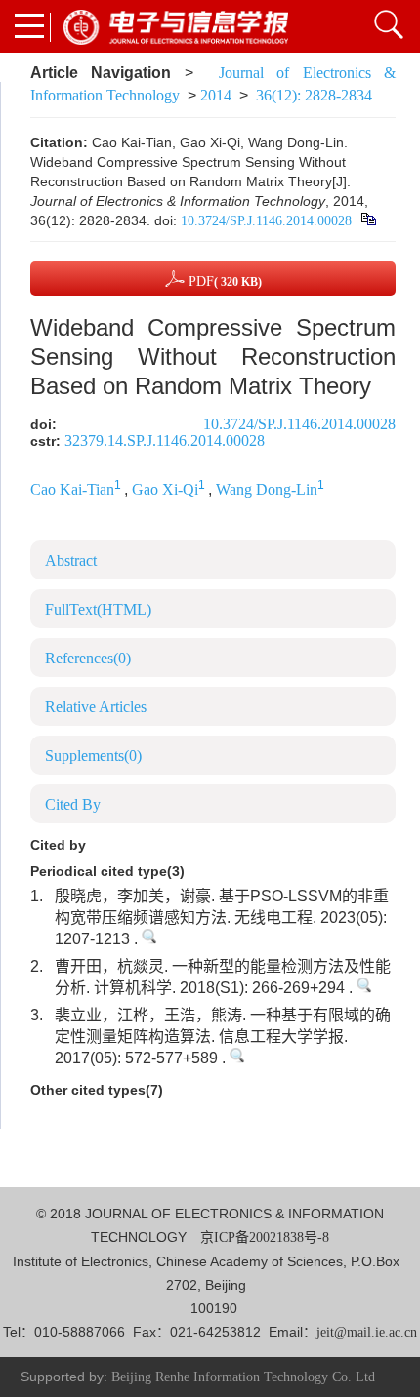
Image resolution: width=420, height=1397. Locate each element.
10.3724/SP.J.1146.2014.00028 (266, 221)
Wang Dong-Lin (266, 489)
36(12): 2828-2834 (314, 95)
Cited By (73, 804)
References (88, 658)
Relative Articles (96, 706)
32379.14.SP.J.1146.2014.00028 (164, 440)
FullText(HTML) (98, 609)
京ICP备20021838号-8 (264, 1237)
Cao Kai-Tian (72, 489)
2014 (215, 95)
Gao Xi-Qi (165, 489)
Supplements (93, 755)
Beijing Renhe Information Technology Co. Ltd (243, 1377)
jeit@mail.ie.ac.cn (366, 1332)
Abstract (71, 560)
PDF (223, 281)
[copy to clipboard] (368, 220)
